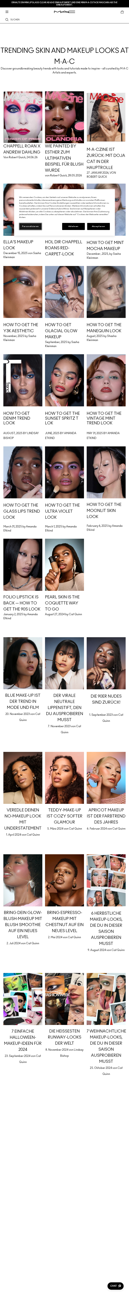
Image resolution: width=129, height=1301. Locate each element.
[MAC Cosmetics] (64, 12)
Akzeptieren (98, 226)
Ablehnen (73, 226)
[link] (64, 52)
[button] (115, 1286)
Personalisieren (30, 226)
